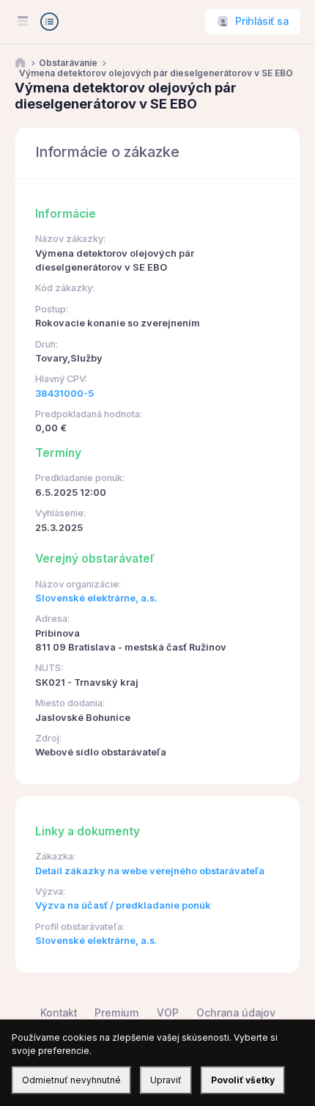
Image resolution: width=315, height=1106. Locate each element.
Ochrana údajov (235, 1013)
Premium (116, 1013)
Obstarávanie (68, 63)
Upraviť (166, 1079)
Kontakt (58, 1013)
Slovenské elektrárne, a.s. (96, 598)
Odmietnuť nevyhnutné (71, 1079)
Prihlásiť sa (262, 21)
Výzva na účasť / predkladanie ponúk (123, 905)
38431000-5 (64, 393)
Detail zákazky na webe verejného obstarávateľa (149, 870)
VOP (168, 1013)
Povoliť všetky (243, 1079)
